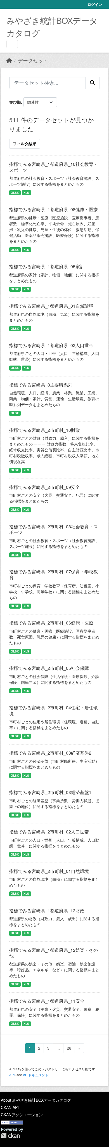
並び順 (15, 102)
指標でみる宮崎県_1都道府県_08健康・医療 (53, 209)
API (12, 1074)
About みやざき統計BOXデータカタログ (36, 1100)
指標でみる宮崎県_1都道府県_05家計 (46, 266)
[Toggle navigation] (12, 44)
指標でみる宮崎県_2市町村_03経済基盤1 (50, 792)
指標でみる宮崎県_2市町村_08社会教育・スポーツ (53, 529)
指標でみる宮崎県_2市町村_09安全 (44, 487)
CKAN (10, 1136)
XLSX (15, 192)
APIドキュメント (35, 1074)
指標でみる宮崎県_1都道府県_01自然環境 (51, 306)
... (58, 1048)
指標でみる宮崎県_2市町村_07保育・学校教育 (53, 574)
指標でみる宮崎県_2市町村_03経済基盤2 (50, 753)
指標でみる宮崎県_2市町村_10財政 (44, 430)
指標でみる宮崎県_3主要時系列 (40, 384)
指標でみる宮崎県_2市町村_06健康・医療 (51, 623)
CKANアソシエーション (22, 1114)
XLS (26, 192)
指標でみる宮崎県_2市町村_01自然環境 (49, 871)
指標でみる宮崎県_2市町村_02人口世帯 (49, 831)
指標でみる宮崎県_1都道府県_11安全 (46, 1001)
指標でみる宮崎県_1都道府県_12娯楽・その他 (53, 953)
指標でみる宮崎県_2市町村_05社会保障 (49, 668)
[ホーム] (9, 60)
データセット (33, 60)
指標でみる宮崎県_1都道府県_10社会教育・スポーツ (53, 167)
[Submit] (92, 83)
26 (69, 1048)
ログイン (94, 4)
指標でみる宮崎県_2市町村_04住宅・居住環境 (53, 710)
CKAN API (10, 1107)
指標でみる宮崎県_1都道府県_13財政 (46, 910)
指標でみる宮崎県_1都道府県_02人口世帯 (51, 345)
